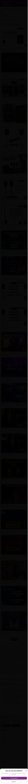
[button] (26, 771)
